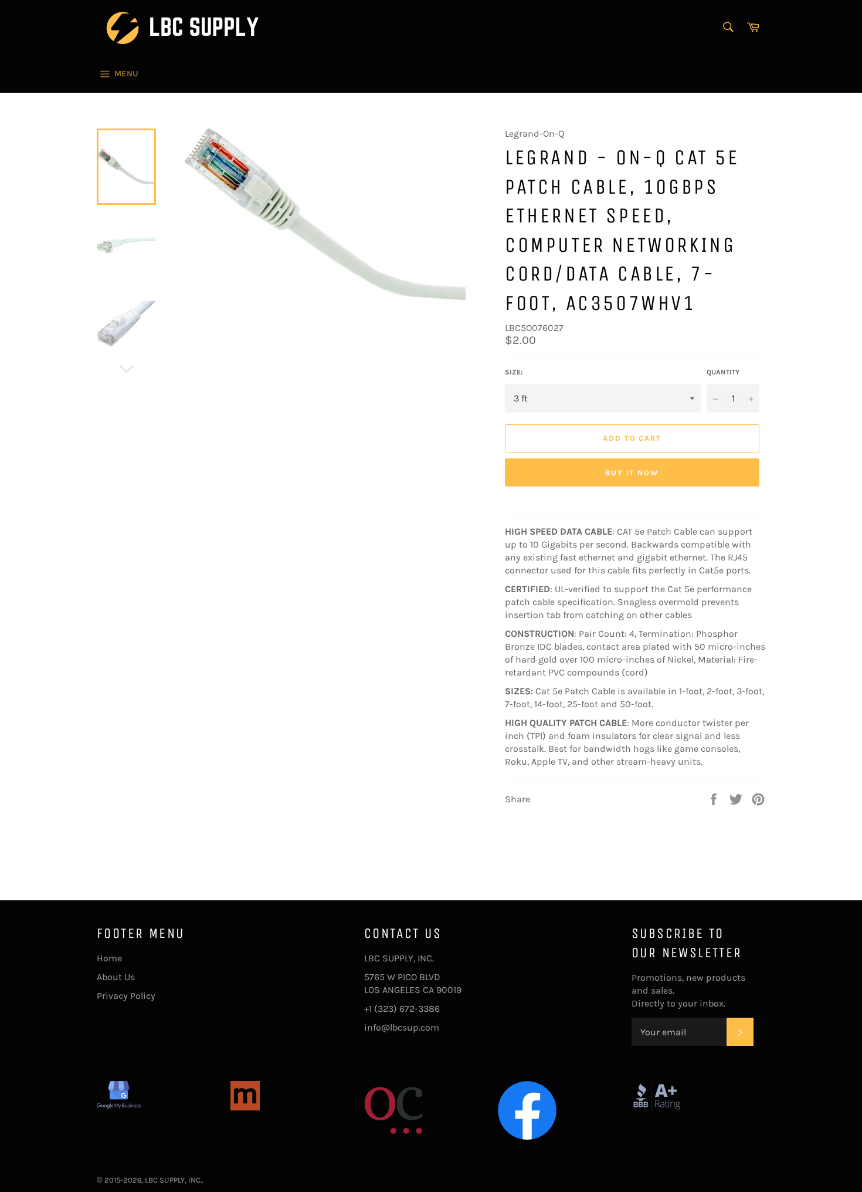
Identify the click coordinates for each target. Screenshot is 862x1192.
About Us (116, 976)
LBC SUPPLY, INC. (173, 1180)
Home (109, 958)
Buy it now (632, 472)
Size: (513, 372)
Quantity (723, 372)
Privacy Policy (126, 995)
